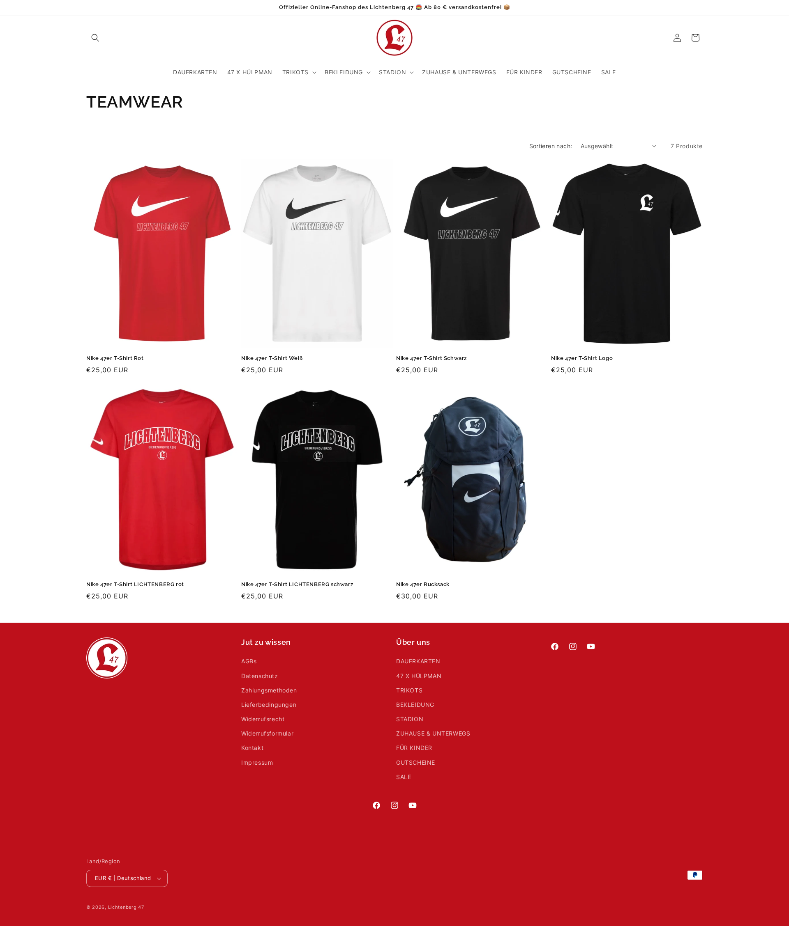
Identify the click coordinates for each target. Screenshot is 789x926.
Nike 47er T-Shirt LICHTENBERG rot (135, 584)
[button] (95, 38)
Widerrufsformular (267, 733)
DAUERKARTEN (418, 661)
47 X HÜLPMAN (418, 675)
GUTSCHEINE (415, 762)
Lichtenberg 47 (126, 907)
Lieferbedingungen (268, 704)
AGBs (248, 661)
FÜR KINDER (414, 748)
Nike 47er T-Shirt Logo (582, 358)
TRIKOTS (409, 690)
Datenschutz (259, 675)
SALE (403, 776)
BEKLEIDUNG (415, 704)
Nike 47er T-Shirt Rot (115, 358)
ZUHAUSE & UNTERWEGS (433, 733)
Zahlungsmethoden (269, 690)
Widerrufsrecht (262, 718)
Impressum (257, 762)
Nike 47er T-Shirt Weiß (271, 358)
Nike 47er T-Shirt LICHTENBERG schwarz (297, 584)
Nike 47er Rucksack (423, 584)
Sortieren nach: (550, 145)
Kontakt (252, 748)
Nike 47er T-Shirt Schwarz (431, 358)
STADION (409, 718)
